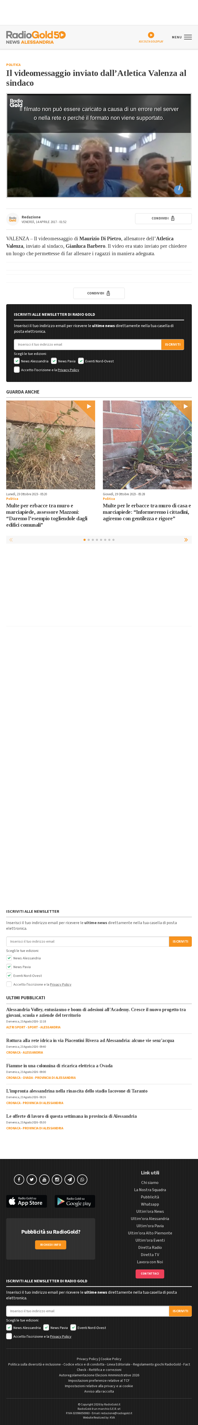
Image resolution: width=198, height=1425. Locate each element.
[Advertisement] (99, 586)
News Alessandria (34, 361)
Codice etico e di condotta (83, 1364)
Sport (33, 1027)
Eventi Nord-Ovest (99, 361)
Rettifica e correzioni (105, 1369)
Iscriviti (172, 344)
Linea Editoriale (118, 1364)
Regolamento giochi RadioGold (157, 1364)
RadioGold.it (112, 1404)
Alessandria (50, 1027)
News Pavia (66, 361)
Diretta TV (150, 1255)
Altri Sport (16, 1027)
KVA (112, 1417)
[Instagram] (57, 1179)
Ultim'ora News (150, 1211)
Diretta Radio (150, 1247)
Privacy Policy (68, 370)
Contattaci (150, 1274)
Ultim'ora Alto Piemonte (150, 1233)
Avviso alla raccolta (99, 1391)
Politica (13, 64)
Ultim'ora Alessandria (150, 1219)
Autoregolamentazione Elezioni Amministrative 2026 (99, 1375)
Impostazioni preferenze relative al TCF (99, 1380)
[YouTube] (44, 1179)
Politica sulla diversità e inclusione (34, 1364)
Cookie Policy (111, 1359)
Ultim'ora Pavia (150, 1226)
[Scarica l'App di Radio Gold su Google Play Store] (75, 1201)
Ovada (28, 1078)
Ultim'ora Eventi (150, 1240)
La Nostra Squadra (150, 1190)
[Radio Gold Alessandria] (36, 37)
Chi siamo (150, 1182)
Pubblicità (150, 1197)
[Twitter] (32, 1179)
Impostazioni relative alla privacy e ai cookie (99, 1386)
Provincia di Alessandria (55, 1078)
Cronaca (13, 1052)
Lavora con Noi (150, 1262)
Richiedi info (50, 1245)
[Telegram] (69, 1179)
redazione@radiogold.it (116, 1413)
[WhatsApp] (82, 1179)
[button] (187, 539)
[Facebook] (19, 1179)
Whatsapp (150, 1204)
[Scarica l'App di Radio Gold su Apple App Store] (26, 1201)
